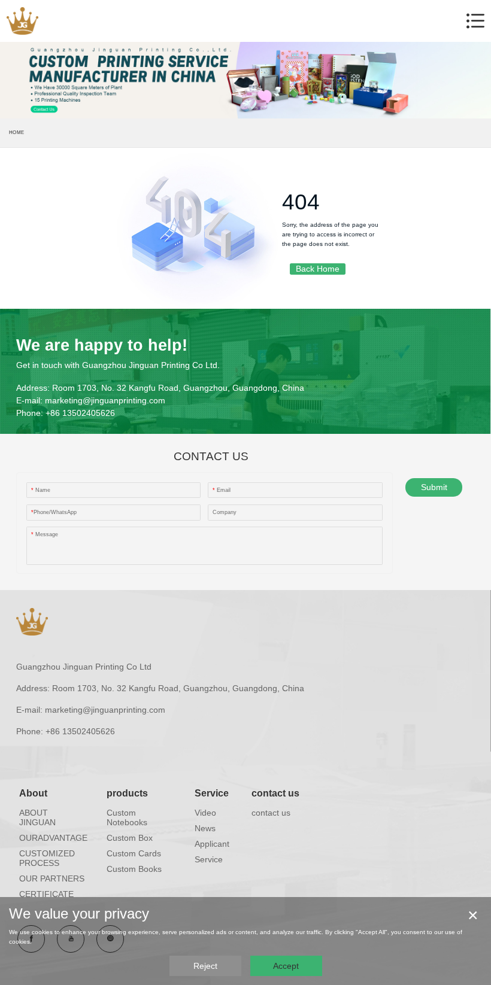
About (33, 793)
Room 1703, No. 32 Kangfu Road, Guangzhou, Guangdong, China (178, 388)
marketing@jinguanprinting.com (105, 400)
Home (16, 132)
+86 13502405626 (80, 413)
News (205, 828)
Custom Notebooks (127, 817)
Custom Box (130, 838)
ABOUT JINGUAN (37, 817)
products (127, 793)
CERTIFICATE (46, 894)
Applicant (212, 844)
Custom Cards (134, 853)
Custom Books (134, 869)
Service (212, 793)
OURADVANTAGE (53, 838)
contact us (275, 793)
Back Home (318, 268)
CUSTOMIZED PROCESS (47, 858)
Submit (434, 487)
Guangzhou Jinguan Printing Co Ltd (83, 666)
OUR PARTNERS (51, 878)
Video (205, 812)
